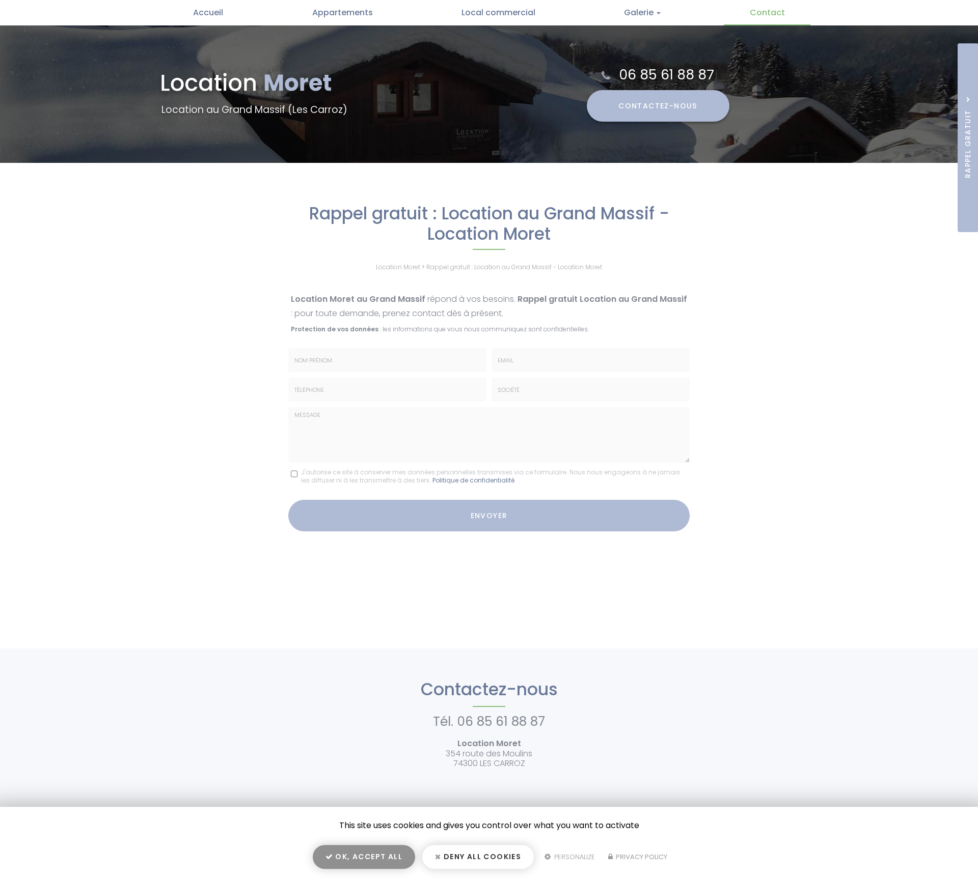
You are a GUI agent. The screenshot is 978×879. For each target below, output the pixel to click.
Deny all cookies (482, 857)
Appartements (342, 12)
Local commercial (498, 12)
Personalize (573, 857)
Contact (767, 12)
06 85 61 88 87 (666, 74)
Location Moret (398, 267)
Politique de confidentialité (473, 480)
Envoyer (489, 516)
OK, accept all (367, 857)
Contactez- (657, 106)
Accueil (208, 12)
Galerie (640, 12)
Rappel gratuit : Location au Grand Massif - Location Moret (514, 267)
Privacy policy (640, 857)
